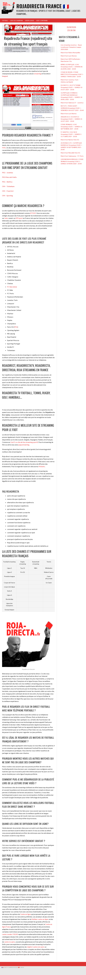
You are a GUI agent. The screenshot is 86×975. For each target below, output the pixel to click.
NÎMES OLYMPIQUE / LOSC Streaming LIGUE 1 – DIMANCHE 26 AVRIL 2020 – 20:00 (72, 67)
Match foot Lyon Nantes (69, 113)
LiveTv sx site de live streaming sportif (24, 442)
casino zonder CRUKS (10, 934)
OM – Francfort (8, 191)
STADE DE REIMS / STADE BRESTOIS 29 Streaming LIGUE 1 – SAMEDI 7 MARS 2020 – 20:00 (72, 74)
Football (5, 20)
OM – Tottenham (8, 186)
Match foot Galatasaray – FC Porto (72, 156)
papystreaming (23, 445)
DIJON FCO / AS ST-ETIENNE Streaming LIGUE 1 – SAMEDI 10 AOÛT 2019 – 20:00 (71, 87)
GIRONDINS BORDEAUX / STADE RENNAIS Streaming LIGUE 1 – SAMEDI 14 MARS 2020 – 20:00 (72, 161)
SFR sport (19, 218)
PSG (16, 327)
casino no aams (9, 942)
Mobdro (42, 466)
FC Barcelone (12, 287)
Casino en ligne (25, 914)
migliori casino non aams (35, 947)
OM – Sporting (7, 196)
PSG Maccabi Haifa (9, 177)
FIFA (4, 148)
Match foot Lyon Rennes (69, 56)
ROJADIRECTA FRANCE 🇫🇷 (42, 6)
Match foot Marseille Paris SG (70, 153)
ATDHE (33, 213)
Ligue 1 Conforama (42, 20)
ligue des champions (16, 20)
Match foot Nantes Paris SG (70, 140)
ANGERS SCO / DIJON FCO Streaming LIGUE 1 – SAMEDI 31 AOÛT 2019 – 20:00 (71, 119)
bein (6, 218)
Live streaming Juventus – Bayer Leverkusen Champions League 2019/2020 (71, 47)
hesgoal (5, 76)
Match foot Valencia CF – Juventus (72, 103)
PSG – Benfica (7, 182)
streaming (37, 74)
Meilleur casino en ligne (39, 919)
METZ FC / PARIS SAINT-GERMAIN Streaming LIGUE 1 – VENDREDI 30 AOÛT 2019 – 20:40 (72, 108)
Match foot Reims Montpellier (70, 52)
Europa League (29, 20)
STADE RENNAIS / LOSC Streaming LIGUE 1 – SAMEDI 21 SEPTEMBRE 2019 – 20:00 (71, 127)
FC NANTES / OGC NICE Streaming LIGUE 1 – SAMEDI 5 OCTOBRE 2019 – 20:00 (71, 134)
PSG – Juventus (7, 173)
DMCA (22, 967)
